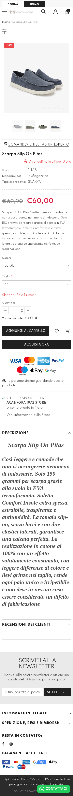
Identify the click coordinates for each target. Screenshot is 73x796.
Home (6, 22)
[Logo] (21, 11)
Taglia (7, 276)
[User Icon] (55, 11)
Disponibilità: (11, 176)
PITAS (32, 170)
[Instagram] (13, 744)
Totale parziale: (13, 318)
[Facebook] (5, 744)
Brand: (6, 170)
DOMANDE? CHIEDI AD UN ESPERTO (38, 144)
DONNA (13, 4)
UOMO (34, 4)
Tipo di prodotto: (14, 182)
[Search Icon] (43, 11)
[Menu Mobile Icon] (4, 11)
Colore (8, 258)
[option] (36, 78)
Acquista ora (36, 344)
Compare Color (53, 107)
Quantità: (8, 303)
